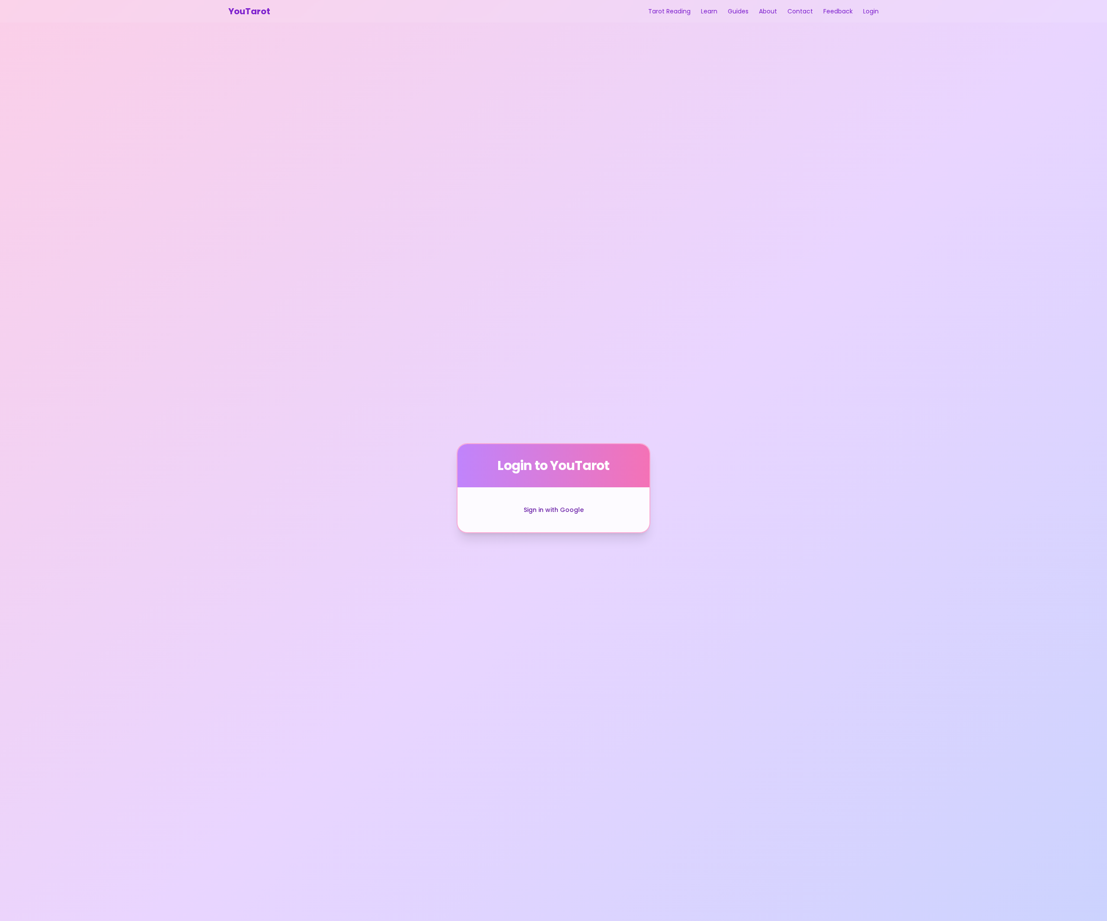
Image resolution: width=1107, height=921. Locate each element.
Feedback (838, 11)
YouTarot (249, 11)
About (768, 11)
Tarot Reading (669, 11)
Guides (738, 11)
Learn (709, 11)
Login (871, 11)
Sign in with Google (554, 509)
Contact (800, 11)
